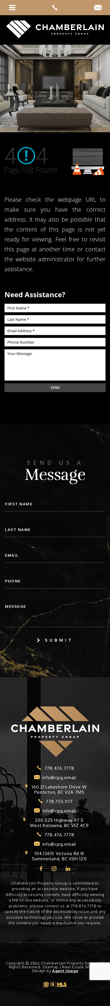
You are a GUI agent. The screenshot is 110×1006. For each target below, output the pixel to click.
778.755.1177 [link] (59, 801)
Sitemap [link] (51, 967)
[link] (55, 7)
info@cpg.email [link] (59, 777)
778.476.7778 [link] (59, 768)
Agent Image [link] (65, 970)
